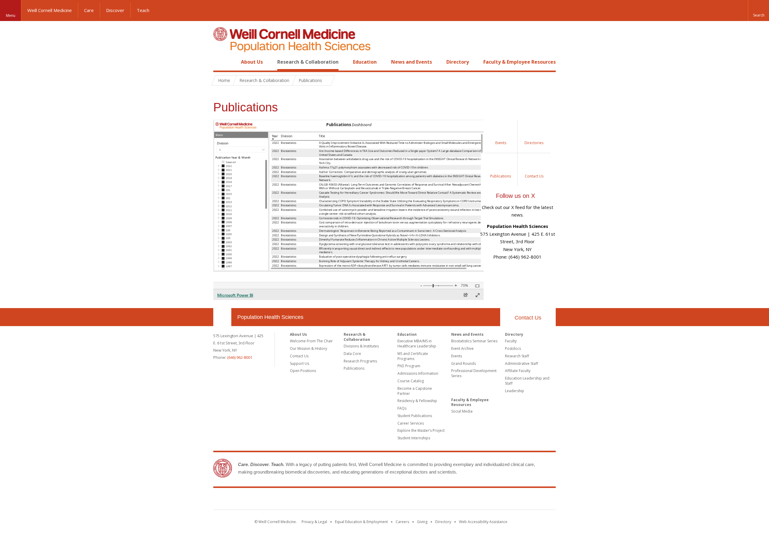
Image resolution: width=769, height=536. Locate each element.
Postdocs (513, 348)
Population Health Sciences (270, 317)
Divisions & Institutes (361, 346)
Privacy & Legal (314, 521)
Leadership (514, 390)
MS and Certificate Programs (412, 356)
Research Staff (517, 356)
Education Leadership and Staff (527, 381)
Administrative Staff (521, 363)
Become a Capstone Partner (414, 391)
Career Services (410, 423)
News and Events (411, 62)
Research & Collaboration (308, 62)
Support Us (299, 363)
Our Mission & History (308, 348)
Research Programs (360, 361)
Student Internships (413, 438)
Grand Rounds (463, 363)
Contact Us (528, 318)
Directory (457, 62)
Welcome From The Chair (311, 341)
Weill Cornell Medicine (49, 10)
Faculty (511, 341)
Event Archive (462, 348)
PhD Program (408, 365)
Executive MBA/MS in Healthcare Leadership (416, 343)
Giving (422, 521)
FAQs (401, 408)
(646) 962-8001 (239, 357)
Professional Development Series (474, 373)
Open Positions (303, 370)
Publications (354, 368)
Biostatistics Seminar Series (474, 341)
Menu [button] (10, 15)
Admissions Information (417, 373)
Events (456, 356)
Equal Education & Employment (361, 521)
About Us (252, 62)
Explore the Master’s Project (421, 430)
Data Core (352, 353)
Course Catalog (410, 380)
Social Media (462, 411)
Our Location (222, 317)
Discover (115, 10)
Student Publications (414, 415)
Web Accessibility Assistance (483, 521)
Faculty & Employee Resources (519, 62)
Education (365, 62)
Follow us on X (515, 195)
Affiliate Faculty (517, 370)
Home (219, 61)
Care (89, 10)
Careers (402, 521)
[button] (758, 10)
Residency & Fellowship (417, 400)
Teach (143, 10)
